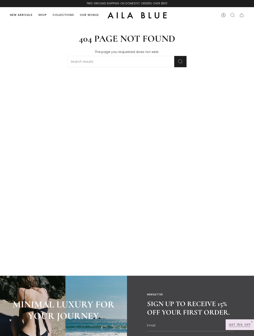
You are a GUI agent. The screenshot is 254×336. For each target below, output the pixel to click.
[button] (42, 15)
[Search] (180, 61)
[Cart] (241, 15)
